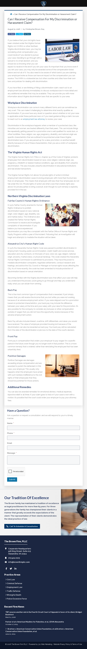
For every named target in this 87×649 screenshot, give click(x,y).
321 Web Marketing (45, 644)
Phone (10, 433)
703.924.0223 (14, 558)
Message (12, 453)
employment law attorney (34, 119)
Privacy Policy (65, 644)
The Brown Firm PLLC (19, 644)
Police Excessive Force (17, 599)
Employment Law (14, 587)
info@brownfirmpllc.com (19, 562)
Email (9, 443)
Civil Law (11, 580)
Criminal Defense (14, 583)
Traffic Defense (13, 591)
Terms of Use (77, 644)
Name (10, 423)
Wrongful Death (14, 595)
